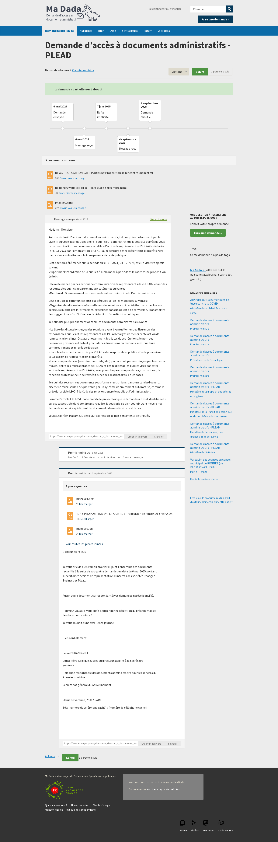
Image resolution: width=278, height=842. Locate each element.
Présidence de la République (206, 360)
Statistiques (130, 31)
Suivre (200, 72)
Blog (101, 31)
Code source (225, 830)
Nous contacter (80, 805)
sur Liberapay (154, 789)
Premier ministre (83, 70)
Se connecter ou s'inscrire (165, 9)
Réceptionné (158, 219)
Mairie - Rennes (198, 471)
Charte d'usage (101, 805)
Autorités (86, 31)
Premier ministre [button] (79, 452)
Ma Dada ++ (198, 270)
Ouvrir (63, 178)
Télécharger (85, 504)
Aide (113, 31)
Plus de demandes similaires (204, 478)
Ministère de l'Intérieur (203, 452)
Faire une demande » (215, 19)
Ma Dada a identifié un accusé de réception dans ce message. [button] (106, 457)
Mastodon (208, 830)
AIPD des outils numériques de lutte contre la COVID (209, 301)
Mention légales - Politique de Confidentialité (70, 809)
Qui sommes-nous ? (56, 805)
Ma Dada (73, 12)
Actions (177, 72)
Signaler (159, 436)
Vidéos (195, 830)
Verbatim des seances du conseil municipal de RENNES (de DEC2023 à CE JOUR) (210, 463)
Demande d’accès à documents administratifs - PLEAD (209, 385)
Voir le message (77, 178)
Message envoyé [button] (64, 219)
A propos (164, 31)
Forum (148, 31)
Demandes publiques (59, 31)
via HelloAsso (173, 789)
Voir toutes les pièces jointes (84, 544)
